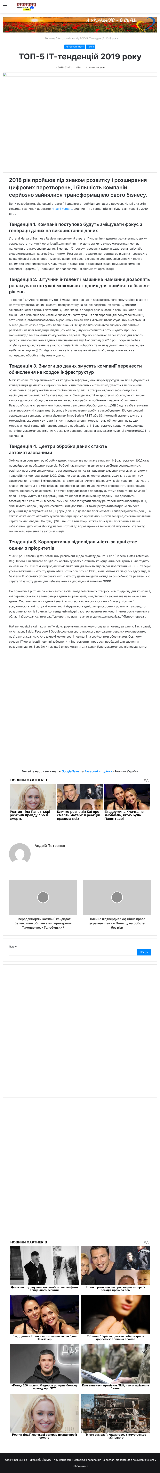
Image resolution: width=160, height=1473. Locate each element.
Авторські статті (67, 38)
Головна (49, 38)
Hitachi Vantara (62, 209)
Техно (90, 46)
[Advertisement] (80, 681)
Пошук (13, 946)
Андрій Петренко (50, 846)
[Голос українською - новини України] (26, 7)
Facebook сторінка (98, 771)
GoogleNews (71, 771)
